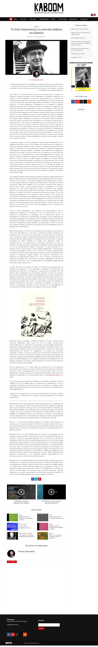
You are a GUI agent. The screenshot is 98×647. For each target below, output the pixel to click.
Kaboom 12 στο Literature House (79, 29)
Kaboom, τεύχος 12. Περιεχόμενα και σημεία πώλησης (26, 518)
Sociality (41, 643)
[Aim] (89, 101)
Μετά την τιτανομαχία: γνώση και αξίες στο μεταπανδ (55, 536)
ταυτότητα (10, 628)
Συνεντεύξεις (63, 19)
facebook (3, 15)
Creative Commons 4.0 (18, 643)
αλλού (30, 362)
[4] (56, 287)
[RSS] (25, 634)
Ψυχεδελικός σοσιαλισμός (78, 53)
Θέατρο (25, 524)
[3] (24, 247)
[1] (45, 156)
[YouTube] (77, 101)
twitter (9, 15)
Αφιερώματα (84, 19)
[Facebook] (73, 101)
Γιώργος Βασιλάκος (41, 36)
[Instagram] (85, 101)
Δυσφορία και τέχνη (24, 528)
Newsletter (41, 620)
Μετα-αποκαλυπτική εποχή (78, 38)
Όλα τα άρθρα (11, 561)
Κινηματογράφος (23, 526)
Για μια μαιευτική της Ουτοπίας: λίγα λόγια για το (56, 517)
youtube (6, 15)
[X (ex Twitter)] (81, 101)
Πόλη (15, 19)
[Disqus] (36, 589)
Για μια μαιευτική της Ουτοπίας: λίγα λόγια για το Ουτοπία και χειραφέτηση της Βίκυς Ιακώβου (81, 43)
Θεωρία (25, 533)
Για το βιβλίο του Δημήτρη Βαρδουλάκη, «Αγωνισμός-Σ (26, 535)
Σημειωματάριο (44, 19)
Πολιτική (23, 19)
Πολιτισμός (32, 19)
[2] (21, 172)
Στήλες (53, 19)
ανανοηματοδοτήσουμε (53, 375)
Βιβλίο (36, 26)
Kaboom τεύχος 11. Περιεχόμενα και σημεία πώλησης (56, 527)
